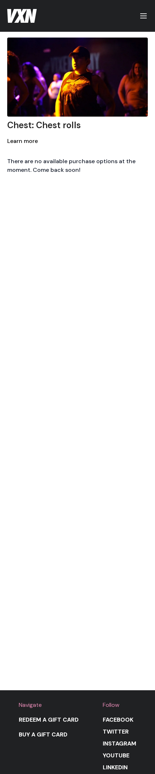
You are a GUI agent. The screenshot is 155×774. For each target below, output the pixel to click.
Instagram (119, 743)
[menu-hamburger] (143, 16)
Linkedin (115, 767)
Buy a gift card (43, 734)
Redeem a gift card (49, 719)
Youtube (116, 755)
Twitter (116, 731)
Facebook (118, 719)
